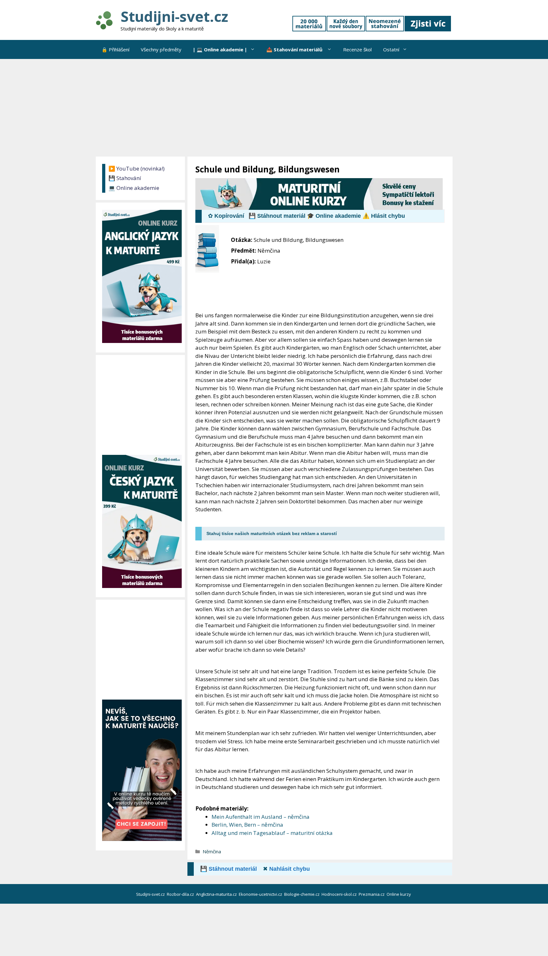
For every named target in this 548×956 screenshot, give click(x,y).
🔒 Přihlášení (115, 49)
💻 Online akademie (133, 187)
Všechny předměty (161, 49)
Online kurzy (399, 894)
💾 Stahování (124, 178)
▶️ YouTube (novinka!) (136, 168)
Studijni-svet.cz (174, 16)
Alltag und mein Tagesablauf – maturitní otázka (272, 832)
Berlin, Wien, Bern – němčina (247, 824)
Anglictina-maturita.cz (217, 894)
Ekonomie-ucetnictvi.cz (261, 894)
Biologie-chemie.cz (302, 894)
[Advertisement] (274, 106)
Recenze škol (357, 49)
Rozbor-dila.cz (181, 894)
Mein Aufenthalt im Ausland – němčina (261, 816)
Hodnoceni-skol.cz (340, 894)
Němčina (212, 852)
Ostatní (391, 49)
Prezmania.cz (372, 894)
